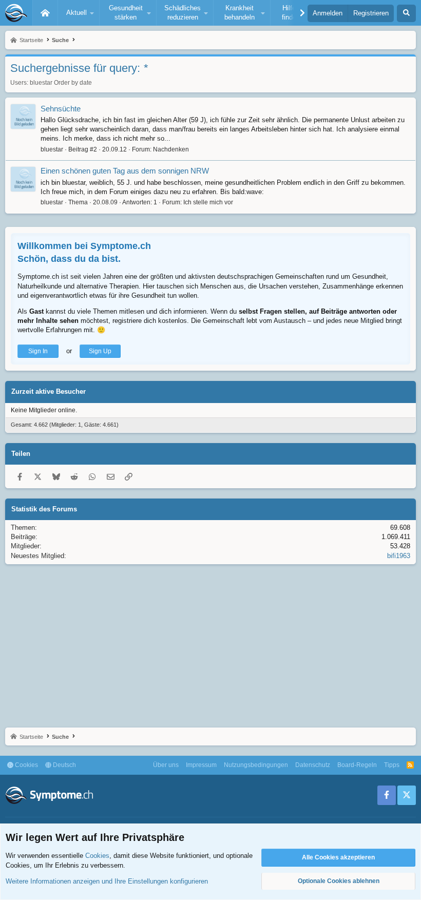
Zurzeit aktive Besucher (48, 391)
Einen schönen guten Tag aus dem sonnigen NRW (125, 170)
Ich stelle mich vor (208, 202)
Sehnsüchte (61, 108)
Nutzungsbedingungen (256, 765)
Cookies (25, 765)
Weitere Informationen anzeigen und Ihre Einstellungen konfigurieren (107, 881)
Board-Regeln (357, 765)
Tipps (391, 765)
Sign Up (100, 351)
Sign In (38, 351)
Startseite (45, 13)
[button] (78, 13)
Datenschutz (312, 765)
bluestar (41, 82)
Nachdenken (171, 149)
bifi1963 (398, 556)
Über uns (166, 765)
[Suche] (406, 13)
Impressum (201, 765)
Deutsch (63, 765)
